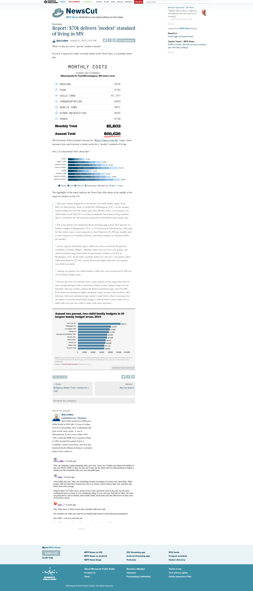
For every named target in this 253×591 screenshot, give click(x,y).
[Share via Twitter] (105, 40)
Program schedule (178, 555)
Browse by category (65, 400)
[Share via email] (114, 40)
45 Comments (126, 40)
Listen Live (51, 553)
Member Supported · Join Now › (181, 7)
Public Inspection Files (180, 576)
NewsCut (172, 33)
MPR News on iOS (93, 552)
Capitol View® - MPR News (181, 41)
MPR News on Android (95, 555)
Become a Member (135, 568)
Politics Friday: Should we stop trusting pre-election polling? (187, 46)
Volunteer (131, 572)
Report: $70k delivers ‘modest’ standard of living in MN (93, 31)
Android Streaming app (138, 555)
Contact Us (90, 572)
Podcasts (131, 559)
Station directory (177, 559)
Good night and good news (180, 36)
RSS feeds (174, 552)
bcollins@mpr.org (69, 417)
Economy (57, 24)
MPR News (72, 17)
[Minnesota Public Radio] (51, 2)
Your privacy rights (178, 572)
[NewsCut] (82, 12)
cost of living (60, 377)
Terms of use (175, 568)
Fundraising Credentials (138, 576)
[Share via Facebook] (110, 40)
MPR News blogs (92, 559)
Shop (87, 576)
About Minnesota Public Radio (99, 568)
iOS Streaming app (135, 552)
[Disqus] (93, 489)
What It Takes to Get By (106, 140)
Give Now (138, 2)
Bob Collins (62, 40)
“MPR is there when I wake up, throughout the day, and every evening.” (182, 14)
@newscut (82, 417)
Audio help (47, 557)
